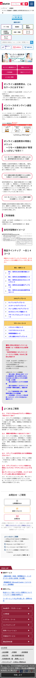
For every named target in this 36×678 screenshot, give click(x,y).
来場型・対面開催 (6, 32)
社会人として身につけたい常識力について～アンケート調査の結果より (17, 593)
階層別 (17, 27)
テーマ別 (6, 27)
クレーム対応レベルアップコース (18, 309)
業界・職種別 (28, 27)
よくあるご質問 (9, 77)
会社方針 (5, 655)
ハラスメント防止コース (15, 327)
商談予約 (29, 47)
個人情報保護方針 (18, 655)
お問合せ (18, 47)
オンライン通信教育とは (9, 67)
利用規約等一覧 (7, 659)
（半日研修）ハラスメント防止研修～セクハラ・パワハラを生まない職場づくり (17, 397)
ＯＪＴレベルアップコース (16, 302)
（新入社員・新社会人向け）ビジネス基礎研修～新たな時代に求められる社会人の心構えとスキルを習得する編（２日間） (17, 377)
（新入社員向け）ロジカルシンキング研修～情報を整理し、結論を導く (17, 387)
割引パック (7, 47)
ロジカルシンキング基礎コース (17, 312)
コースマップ (28, 32)
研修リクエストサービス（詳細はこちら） (18, 525)
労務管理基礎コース (14, 333)
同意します (18, 675)
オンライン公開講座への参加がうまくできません (17, 551)
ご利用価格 (9, 72)
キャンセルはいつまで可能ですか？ (17, 547)
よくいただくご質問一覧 (20, 555)
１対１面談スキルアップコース (17, 336)
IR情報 (14, 652)
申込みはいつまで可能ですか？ (15, 544)
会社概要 (5, 652)
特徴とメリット (25, 67)
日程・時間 (17, 32)
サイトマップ (7, 662)
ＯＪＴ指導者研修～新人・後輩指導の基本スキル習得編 (16, 392)
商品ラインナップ (25, 72)
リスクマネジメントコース (16, 330)
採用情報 (25, 652)
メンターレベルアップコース (17, 305)
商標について (19, 659)
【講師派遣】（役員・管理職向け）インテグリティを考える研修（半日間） (17, 577)
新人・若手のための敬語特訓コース (19, 277)
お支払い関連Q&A (19, 662)
